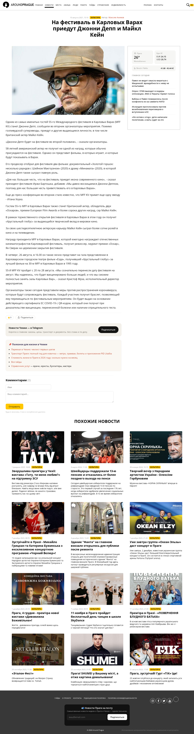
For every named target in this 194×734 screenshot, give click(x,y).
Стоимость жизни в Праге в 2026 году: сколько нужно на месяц (44, 357)
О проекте (66, 698)
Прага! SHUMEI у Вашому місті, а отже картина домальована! (94, 675)
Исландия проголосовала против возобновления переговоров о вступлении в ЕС (149, 109)
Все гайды (16, 361)
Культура (95, 17)
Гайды (57, 698)
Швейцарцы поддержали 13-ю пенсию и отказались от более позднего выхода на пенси (93, 474)
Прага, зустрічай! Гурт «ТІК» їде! (153, 673)
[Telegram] (176, 701)
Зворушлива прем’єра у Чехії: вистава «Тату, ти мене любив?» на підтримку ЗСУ (36, 474)
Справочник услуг (20, 366)
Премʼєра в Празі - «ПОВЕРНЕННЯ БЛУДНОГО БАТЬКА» (154, 615)
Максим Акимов (116, 17)
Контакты (77, 698)
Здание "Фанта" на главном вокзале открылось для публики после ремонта (95, 545)
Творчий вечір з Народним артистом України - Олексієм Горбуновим (151, 474)
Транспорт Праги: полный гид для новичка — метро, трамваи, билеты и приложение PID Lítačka (61, 353)
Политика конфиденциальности (122, 698)
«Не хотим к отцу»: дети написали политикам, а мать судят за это (149, 118)
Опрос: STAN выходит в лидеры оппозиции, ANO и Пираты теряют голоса (153, 92)
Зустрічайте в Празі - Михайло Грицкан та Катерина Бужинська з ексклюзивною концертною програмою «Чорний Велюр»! (37, 547)
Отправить (14, 406)
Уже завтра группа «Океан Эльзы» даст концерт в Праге (155, 544)
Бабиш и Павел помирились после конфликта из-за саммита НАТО (150, 100)
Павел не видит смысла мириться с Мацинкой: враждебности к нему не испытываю (150, 83)
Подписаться (108, 329)
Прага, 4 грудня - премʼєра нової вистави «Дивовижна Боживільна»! (35, 616)
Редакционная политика (95, 698)
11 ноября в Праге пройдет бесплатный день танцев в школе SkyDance (96, 616)
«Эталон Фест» (23, 673)
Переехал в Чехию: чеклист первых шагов (33, 349)
